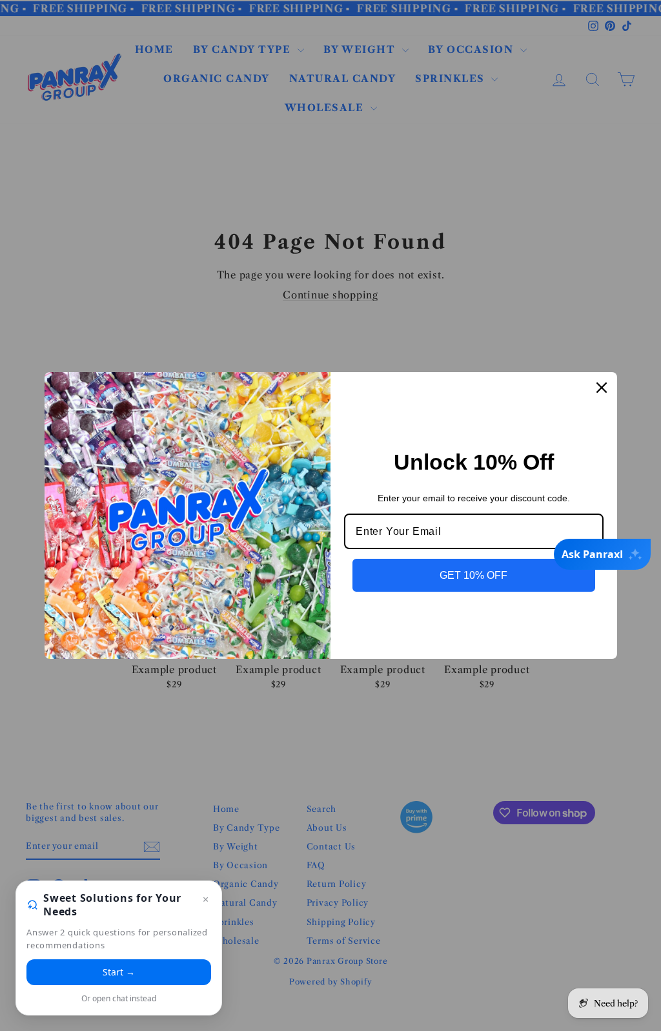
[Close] (601, 387)
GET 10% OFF (473, 575)
